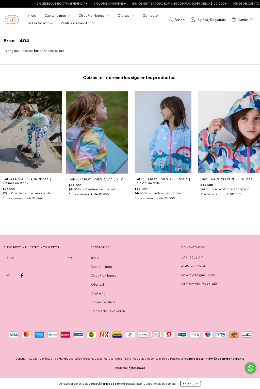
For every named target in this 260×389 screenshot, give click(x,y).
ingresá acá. (196, 358)
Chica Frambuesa (91, 15)
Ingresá (202, 20)
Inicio (32, 15)
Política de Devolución (78, 23)
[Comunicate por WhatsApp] (250, 368)
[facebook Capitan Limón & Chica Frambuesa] (21, 275)
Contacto (150, 15)
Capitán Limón (55, 15)
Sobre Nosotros (40, 23)
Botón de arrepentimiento (226, 358)
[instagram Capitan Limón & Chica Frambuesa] (8, 275)
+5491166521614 (193, 266)
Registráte (218, 20)
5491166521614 (192, 257)
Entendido (190, 383)
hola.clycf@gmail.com (198, 275)
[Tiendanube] (130, 369)
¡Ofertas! (124, 15)
